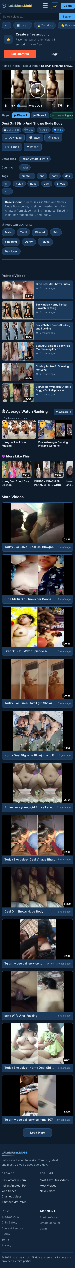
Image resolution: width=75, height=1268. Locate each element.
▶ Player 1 (20, 115)
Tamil (23, 232)
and (42, 176)
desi (67, 176)
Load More (37, 1132)
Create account (50, 1222)
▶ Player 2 (40, 115)
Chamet (40, 232)
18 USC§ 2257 (11, 1216)
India (60, 129)
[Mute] (13, 105)
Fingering (11, 241)
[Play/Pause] (6, 105)
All (6, 25)
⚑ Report (33, 147)
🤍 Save (34, 137)
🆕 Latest (22, 25)
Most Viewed (48, 1185)
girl (6, 183)
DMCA (6, 1234)
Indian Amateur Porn (25, 65)
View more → (63, 411)
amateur (27, 176)
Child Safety (9, 1222)
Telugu (45, 241)
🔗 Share (53, 137)
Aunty (29, 241)
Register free (20, 53)
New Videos (47, 1191)
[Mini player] (60, 105)
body (55, 176)
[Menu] (45, 6)
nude (33, 183)
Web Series (9, 1191)
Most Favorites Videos (54, 1180)
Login (68, 5)
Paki (55, 232)
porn (47, 183)
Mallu (8, 232)
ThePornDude (49, 1217)
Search (67, 16)
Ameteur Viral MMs (14, 1202)
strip (7, 191)
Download (15, 137)
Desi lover (11, 251)
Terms (6, 1239)
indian (19, 183)
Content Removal (13, 1228)
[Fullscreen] (53, 105)
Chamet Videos (11, 1196)
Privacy (6, 1245)
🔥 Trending (45, 25)
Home (5, 65)
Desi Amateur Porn (14, 1180)
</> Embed (12, 147)
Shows (61, 183)
